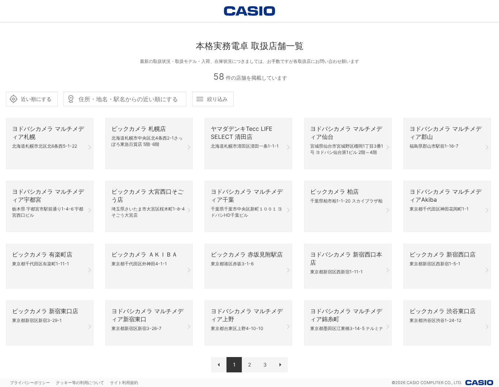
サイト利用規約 (124, 382)
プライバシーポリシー (30, 382)
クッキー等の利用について (80, 382)
